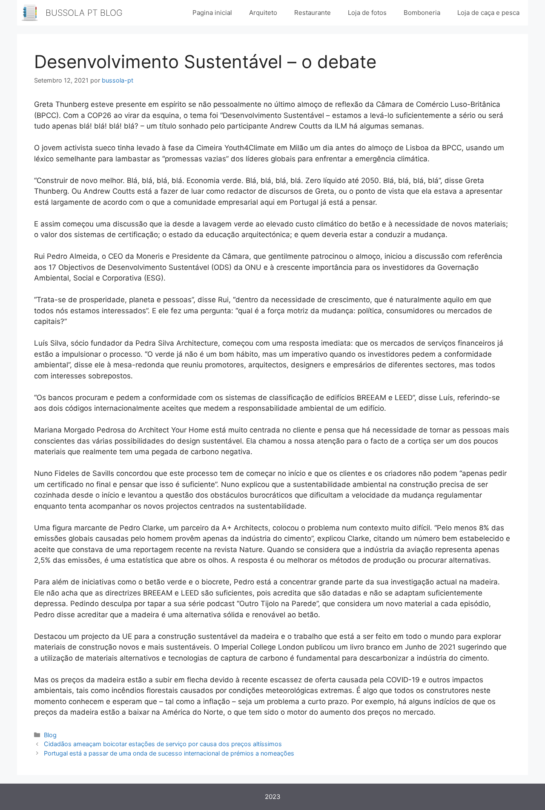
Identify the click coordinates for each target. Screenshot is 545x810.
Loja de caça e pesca (488, 13)
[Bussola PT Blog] (29, 12)
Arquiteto (263, 13)
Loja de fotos (367, 13)
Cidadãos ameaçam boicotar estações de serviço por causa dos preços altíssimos (163, 743)
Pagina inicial (212, 13)
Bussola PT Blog (84, 13)
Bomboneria (422, 13)
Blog (50, 734)
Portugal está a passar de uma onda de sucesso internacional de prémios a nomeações (169, 753)
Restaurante (312, 13)
